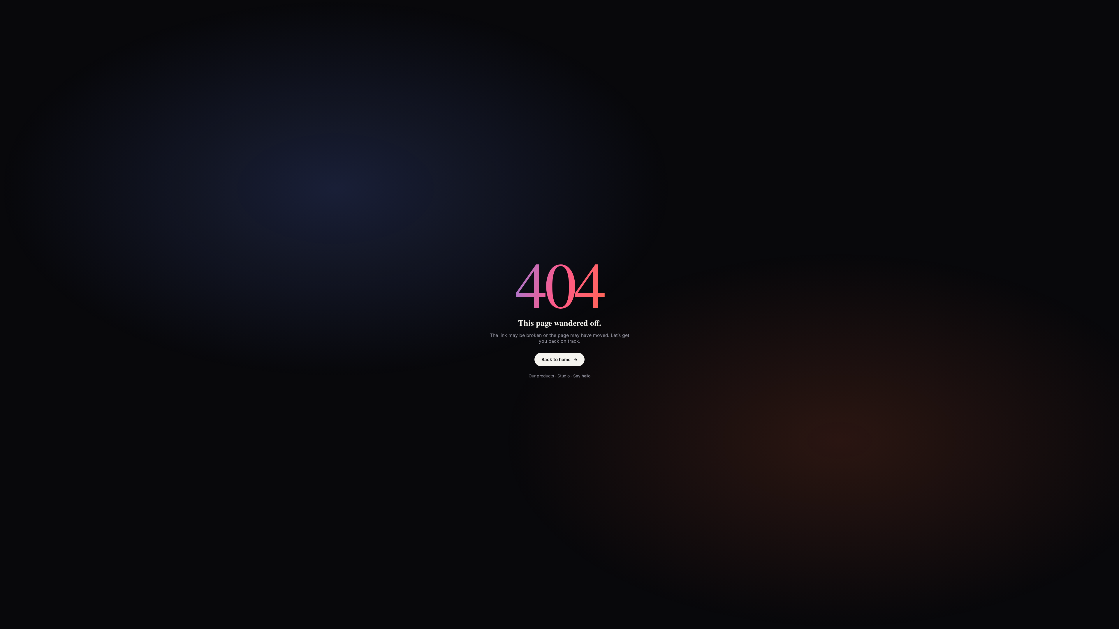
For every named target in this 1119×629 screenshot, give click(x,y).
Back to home (559, 359)
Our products (541, 375)
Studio (563, 375)
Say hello (581, 375)
